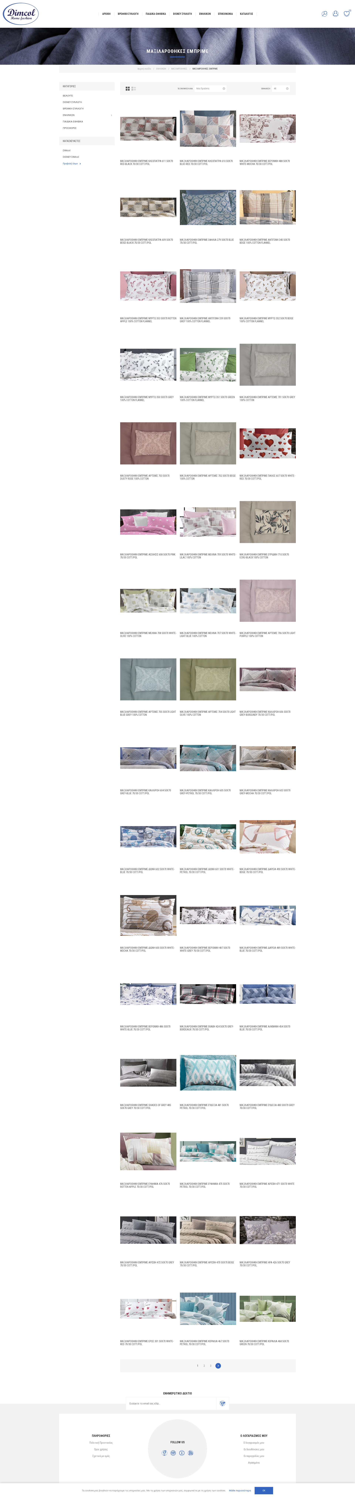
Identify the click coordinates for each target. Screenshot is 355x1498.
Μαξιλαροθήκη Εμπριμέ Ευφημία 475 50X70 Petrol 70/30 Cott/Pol (205, 1185)
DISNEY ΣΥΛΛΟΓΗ (72, 102)
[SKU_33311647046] (268, 1230)
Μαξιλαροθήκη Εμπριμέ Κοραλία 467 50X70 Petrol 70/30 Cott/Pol (204, 1343)
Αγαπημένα (254, 1462)
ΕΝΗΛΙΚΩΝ (69, 115)
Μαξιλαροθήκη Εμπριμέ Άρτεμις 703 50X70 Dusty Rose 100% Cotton (145, 477)
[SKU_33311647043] (208, 1309)
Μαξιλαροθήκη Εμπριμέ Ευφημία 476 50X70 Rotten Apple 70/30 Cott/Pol (145, 1185)
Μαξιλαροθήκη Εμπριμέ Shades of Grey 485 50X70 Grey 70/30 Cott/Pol (145, 1107)
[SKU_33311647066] (208, 758)
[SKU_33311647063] (148, 837)
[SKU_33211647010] (148, 365)
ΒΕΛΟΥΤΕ (68, 95)
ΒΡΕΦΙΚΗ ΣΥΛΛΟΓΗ (73, 108)
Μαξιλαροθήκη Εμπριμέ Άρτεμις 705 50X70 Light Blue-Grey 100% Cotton (148, 713)
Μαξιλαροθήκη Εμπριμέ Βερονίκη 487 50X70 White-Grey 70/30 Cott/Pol (205, 949)
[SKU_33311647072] (148, 207)
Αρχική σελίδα (144, 68)
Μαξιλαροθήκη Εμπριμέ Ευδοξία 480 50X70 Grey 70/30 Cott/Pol (267, 1107)
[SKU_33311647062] (208, 837)
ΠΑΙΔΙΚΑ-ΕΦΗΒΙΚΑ (73, 121)
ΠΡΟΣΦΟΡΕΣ (70, 128)
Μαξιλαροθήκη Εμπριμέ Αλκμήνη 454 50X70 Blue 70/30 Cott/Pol (265, 1028)
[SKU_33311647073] (208, 129)
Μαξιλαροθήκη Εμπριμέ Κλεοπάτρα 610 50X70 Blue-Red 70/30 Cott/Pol (206, 162)
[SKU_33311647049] (148, 1230)
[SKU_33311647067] (268, 679)
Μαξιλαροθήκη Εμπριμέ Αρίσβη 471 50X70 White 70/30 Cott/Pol (267, 1185)
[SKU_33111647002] (208, 443)
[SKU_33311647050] (208, 1151)
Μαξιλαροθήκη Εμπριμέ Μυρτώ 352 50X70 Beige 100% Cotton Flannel (266, 320)
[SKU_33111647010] (268, 522)
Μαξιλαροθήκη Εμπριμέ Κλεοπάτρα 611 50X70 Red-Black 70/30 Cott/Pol (146, 162)
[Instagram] (173, 1453)
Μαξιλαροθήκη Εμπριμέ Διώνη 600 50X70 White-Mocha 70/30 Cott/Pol (147, 949)
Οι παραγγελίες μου (254, 1456)
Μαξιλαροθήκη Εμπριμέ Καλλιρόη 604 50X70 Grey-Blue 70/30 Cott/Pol (145, 792)
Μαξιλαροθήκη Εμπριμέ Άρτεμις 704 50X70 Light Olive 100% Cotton (208, 713)
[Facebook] (164, 1453)
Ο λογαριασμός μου (254, 1442)
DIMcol (66, 150)
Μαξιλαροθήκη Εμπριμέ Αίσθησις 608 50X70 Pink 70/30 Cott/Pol (147, 556)
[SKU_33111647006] (268, 601)
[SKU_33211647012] (268, 286)
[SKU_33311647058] (208, 915)
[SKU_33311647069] (148, 522)
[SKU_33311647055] (268, 994)
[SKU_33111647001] (268, 365)
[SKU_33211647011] (208, 365)
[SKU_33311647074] (148, 129)
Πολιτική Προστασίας (101, 1442)
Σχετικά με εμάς (101, 1456)
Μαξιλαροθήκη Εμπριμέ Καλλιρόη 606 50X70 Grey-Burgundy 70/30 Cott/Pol (265, 713)
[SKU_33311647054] (148, 1073)
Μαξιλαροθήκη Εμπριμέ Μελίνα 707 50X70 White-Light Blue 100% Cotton (208, 635)
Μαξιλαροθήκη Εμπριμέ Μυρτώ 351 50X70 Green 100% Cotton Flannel (207, 399)
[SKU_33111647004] (208, 679)
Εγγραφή (222, 1403)
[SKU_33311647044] (268, 1309)
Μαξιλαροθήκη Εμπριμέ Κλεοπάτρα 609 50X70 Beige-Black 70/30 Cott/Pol (146, 241)
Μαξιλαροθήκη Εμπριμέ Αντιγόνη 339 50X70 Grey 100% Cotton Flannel (205, 320)
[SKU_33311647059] (268, 915)
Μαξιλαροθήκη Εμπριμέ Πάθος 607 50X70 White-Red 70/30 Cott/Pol (267, 477)
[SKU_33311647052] (268, 1073)
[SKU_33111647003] (148, 443)
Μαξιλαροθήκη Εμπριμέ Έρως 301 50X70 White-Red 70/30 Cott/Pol (147, 1343)
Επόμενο (218, 1366)
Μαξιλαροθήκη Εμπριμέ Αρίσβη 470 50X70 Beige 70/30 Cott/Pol (207, 1264)
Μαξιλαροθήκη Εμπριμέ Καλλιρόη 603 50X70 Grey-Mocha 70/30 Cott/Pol (265, 792)
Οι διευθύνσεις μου (254, 1449)
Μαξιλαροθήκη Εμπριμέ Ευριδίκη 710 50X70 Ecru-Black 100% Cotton (264, 556)
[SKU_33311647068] (268, 443)
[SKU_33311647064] (268, 758)
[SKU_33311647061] (148, 915)
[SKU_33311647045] (148, 1309)
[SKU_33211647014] (208, 286)
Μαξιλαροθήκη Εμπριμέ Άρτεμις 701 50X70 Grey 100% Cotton (267, 399)
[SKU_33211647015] (268, 207)
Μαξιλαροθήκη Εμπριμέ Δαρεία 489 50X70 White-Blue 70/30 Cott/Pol (268, 949)
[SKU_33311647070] (208, 207)
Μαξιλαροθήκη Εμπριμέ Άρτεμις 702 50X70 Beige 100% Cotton (208, 477)
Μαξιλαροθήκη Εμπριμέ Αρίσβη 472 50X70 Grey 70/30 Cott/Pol (147, 1264)
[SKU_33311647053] (208, 1073)
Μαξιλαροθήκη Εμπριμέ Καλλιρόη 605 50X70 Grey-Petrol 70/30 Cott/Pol (205, 792)
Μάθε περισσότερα (240, 1490)
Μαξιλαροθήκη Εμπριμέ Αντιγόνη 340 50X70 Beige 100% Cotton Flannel (265, 241)
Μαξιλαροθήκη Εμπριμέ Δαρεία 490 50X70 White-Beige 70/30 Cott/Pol (268, 871)
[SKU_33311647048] (268, 1151)
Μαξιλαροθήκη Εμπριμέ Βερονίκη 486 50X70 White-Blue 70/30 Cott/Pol (145, 1028)
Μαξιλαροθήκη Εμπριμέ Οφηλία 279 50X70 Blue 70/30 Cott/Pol (207, 241)
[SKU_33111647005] (148, 679)
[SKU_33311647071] (268, 129)
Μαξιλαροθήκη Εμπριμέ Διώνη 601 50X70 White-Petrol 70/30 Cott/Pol (207, 871)
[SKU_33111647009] (208, 522)
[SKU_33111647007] (208, 601)
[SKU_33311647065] (148, 758)
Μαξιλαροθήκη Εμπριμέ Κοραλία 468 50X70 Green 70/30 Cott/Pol (264, 1343)
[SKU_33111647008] (148, 601)
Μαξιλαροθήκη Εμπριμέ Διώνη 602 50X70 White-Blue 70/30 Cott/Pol (147, 871)
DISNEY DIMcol (71, 156)
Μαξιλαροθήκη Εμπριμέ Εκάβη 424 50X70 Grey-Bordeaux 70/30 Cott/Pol (207, 1028)
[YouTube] (182, 1453)
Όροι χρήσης (101, 1449)
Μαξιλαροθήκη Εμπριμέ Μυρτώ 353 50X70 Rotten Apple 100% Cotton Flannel (148, 320)
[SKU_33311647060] (268, 837)
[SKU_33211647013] (148, 286)
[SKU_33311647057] (148, 994)
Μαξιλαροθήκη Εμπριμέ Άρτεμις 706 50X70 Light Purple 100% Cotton (267, 635)
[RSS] (190, 1453)
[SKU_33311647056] (208, 994)
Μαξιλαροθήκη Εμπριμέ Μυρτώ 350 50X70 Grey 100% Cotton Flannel (147, 399)
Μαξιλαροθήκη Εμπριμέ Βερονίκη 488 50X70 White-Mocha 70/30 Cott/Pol (265, 162)
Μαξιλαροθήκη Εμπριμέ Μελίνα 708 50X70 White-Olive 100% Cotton (148, 635)
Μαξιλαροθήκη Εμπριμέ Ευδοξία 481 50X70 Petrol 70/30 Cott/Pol (204, 1107)
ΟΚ (264, 1490)
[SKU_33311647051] (148, 1151)
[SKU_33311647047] (208, 1230)
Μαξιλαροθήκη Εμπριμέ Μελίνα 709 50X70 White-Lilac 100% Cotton (208, 556)
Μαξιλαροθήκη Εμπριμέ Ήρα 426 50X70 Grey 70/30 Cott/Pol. (265, 1264)
